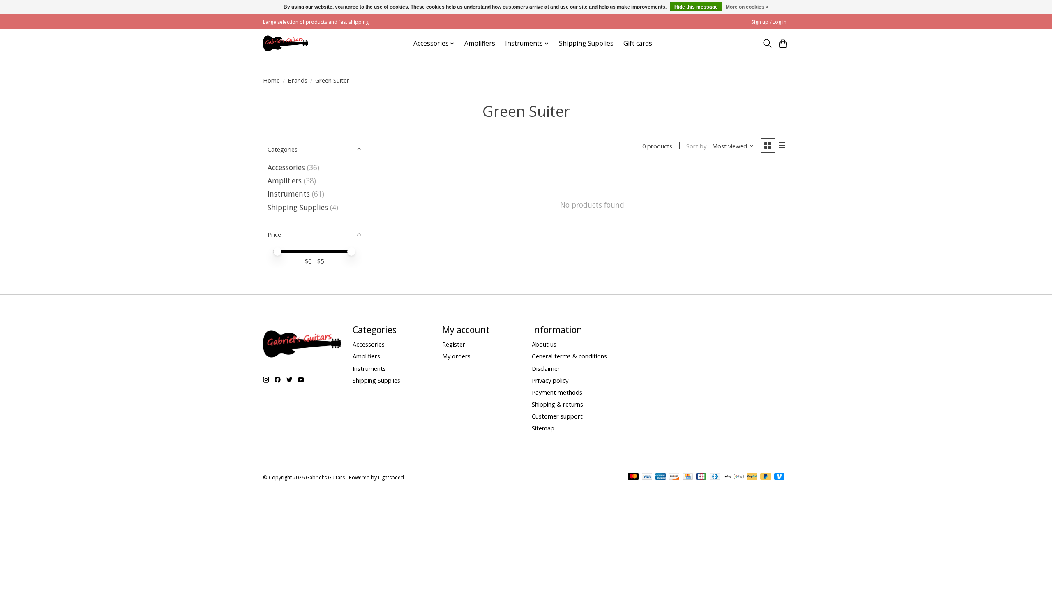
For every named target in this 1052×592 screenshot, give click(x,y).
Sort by (696, 146)
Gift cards (637, 43)
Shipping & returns (557, 404)
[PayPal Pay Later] (765, 477)
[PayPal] (752, 477)
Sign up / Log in (769, 21)
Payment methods (557, 392)
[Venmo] (779, 477)
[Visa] (647, 477)
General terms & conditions (569, 356)
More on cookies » (747, 7)
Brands (297, 80)
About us (544, 344)
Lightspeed (391, 477)
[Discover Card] (674, 477)
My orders (456, 356)
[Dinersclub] (715, 477)
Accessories (286, 167)
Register (453, 344)
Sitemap (543, 428)
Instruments (289, 194)
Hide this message (696, 7)
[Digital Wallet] (734, 477)
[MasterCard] (633, 477)
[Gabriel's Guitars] (285, 43)
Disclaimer (546, 368)
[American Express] (660, 477)
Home (271, 80)
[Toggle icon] (767, 43)
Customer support (557, 416)
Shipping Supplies (586, 43)
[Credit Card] (688, 477)
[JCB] (701, 477)
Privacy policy (550, 380)
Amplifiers (479, 43)
